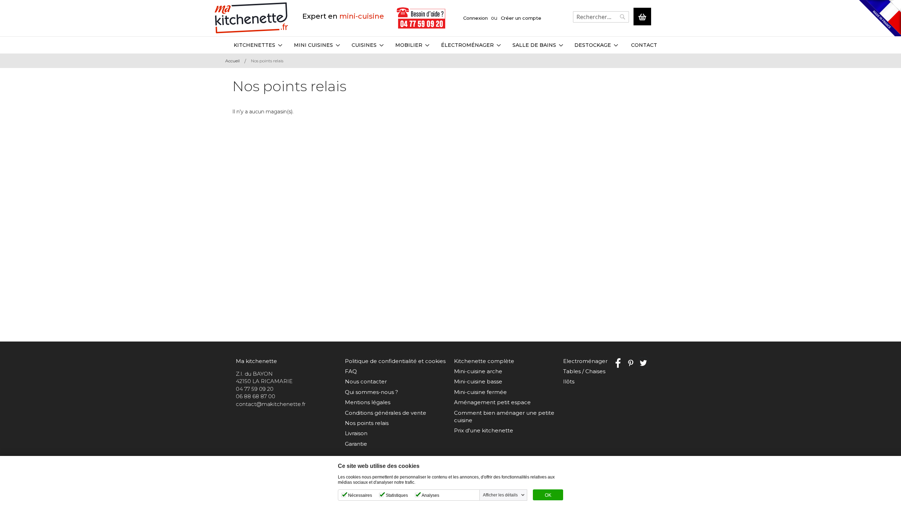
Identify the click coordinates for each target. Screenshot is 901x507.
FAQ (351, 371)
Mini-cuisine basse (478, 381)
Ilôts (568, 381)
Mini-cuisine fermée (480, 392)
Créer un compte (521, 18)
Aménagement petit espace (492, 402)
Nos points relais (367, 423)
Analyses (430, 495)
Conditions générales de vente (385, 412)
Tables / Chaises (584, 371)
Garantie (356, 443)
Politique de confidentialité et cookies (395, 361)
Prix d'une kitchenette (483, 430)
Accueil (232, 60)
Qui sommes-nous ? (371, 392)
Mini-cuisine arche (478, 371)
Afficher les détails (500, 495)
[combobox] (601, 17)
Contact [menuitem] (644, 45)
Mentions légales (367, 402)
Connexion (475, 18)
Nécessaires (360, 495)
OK (548, 495)
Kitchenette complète (484, 361)
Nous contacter (366, 381)
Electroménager (585, 361)
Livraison (356, 433)
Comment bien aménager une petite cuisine (504, 416)
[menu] (450, 45)
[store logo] (251, 18)
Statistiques (397, 495)
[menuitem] (258, 45)
